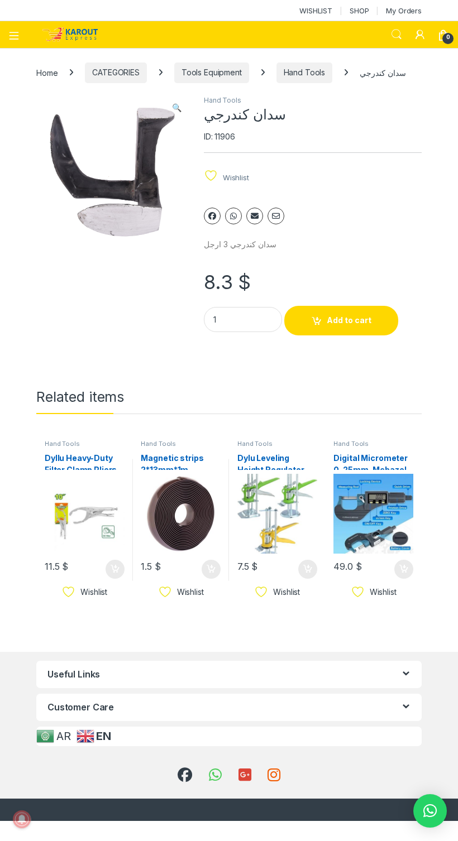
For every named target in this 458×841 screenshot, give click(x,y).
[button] (177, 107)
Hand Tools (305, 72)
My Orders (404, 10)
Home (47, 72)
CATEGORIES (116, 72)
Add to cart (349, 320)
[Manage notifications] (22, 819)
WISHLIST (315, 10)
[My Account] (420, 34)
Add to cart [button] (115, 569)
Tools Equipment (212, 72)
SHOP (359, 10)
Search (396, 34)
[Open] (17, 35)
